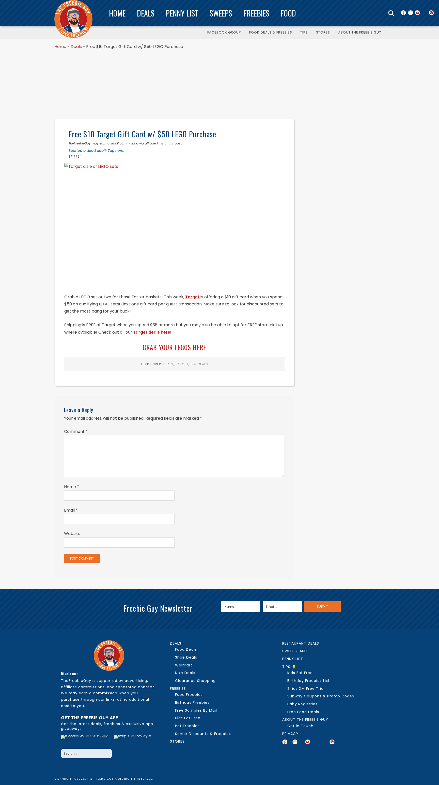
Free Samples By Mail (196, 710)
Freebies (256, 13)
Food (288, 13)
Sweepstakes (295, 650)
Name (71, 487)
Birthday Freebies (192, 702)
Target (182, 364)
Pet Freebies (187, 725)
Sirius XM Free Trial (306, 688)
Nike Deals (185, 672)
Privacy (290, 733)
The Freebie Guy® (73, 19)
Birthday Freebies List (308, 680)
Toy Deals (199, 364)
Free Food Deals (303, 711)
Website (72, 533)
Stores (177, 741)
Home (117, 13)
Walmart (183, 665)
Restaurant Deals (300, 643)
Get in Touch (300, 725)
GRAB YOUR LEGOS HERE (174, 347)
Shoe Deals (186, 657)
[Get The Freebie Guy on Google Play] (134, 740)
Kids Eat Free (187, 718)
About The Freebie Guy (305, 719)
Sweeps (221, 13)
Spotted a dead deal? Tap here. (96, 150)
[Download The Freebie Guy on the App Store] (86, 740)
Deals (145, 13)
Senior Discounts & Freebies (203, 733)
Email (71, 510)
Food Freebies (189, 694)
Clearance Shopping (195, 680)
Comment (76, 431)
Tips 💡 (289, 666)
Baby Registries (302, 704)
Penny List (182, 13)
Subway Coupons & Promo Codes (320, 696)
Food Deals (186, 649)
